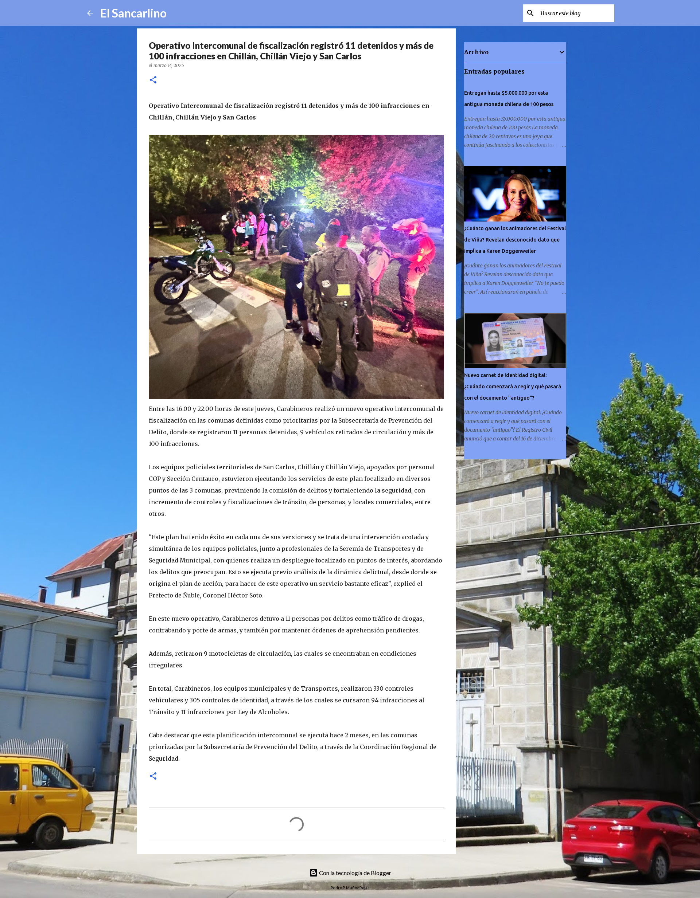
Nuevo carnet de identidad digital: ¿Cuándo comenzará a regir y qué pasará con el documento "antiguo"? (512, 386)
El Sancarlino (133, 13)
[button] (153, 80)
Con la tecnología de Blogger (354, 872)
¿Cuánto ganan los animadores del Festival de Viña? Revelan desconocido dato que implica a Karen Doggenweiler (515, 240)
